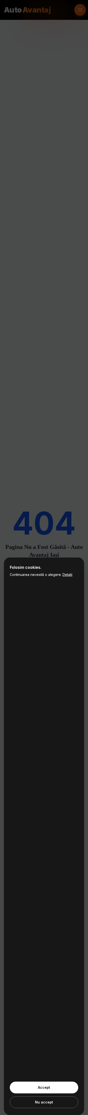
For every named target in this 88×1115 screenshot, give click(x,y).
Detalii (67, 574)
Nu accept (44, 1102)
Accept (44, 1087)
